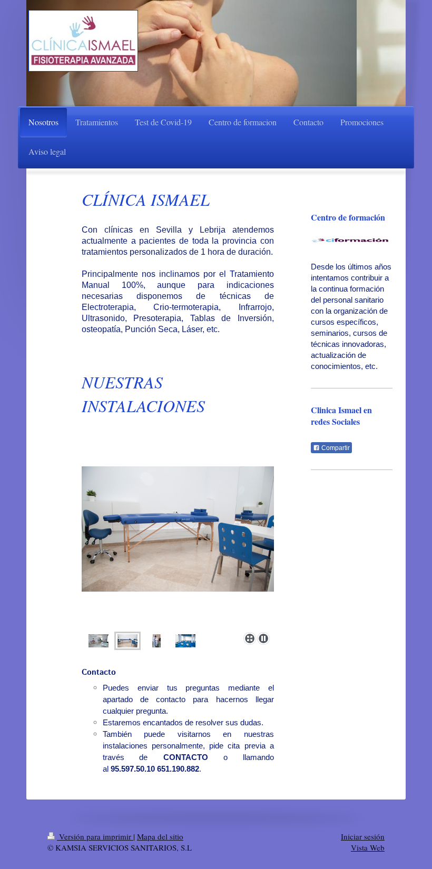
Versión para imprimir (95, 836)
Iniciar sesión (363, 836)
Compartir (335, 448)
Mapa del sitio (160, 836)
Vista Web (368, 847)
